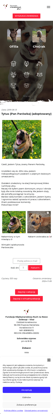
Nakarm (35, 267)
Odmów (26, 397)
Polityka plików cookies (13, 411)
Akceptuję (26, 390)
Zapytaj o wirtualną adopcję (26, 298)
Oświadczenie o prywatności (36, 411)
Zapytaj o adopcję (26, 292)
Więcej (26, 96)
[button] (49, 360)
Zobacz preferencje (26, 404)
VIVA (26, 353)
